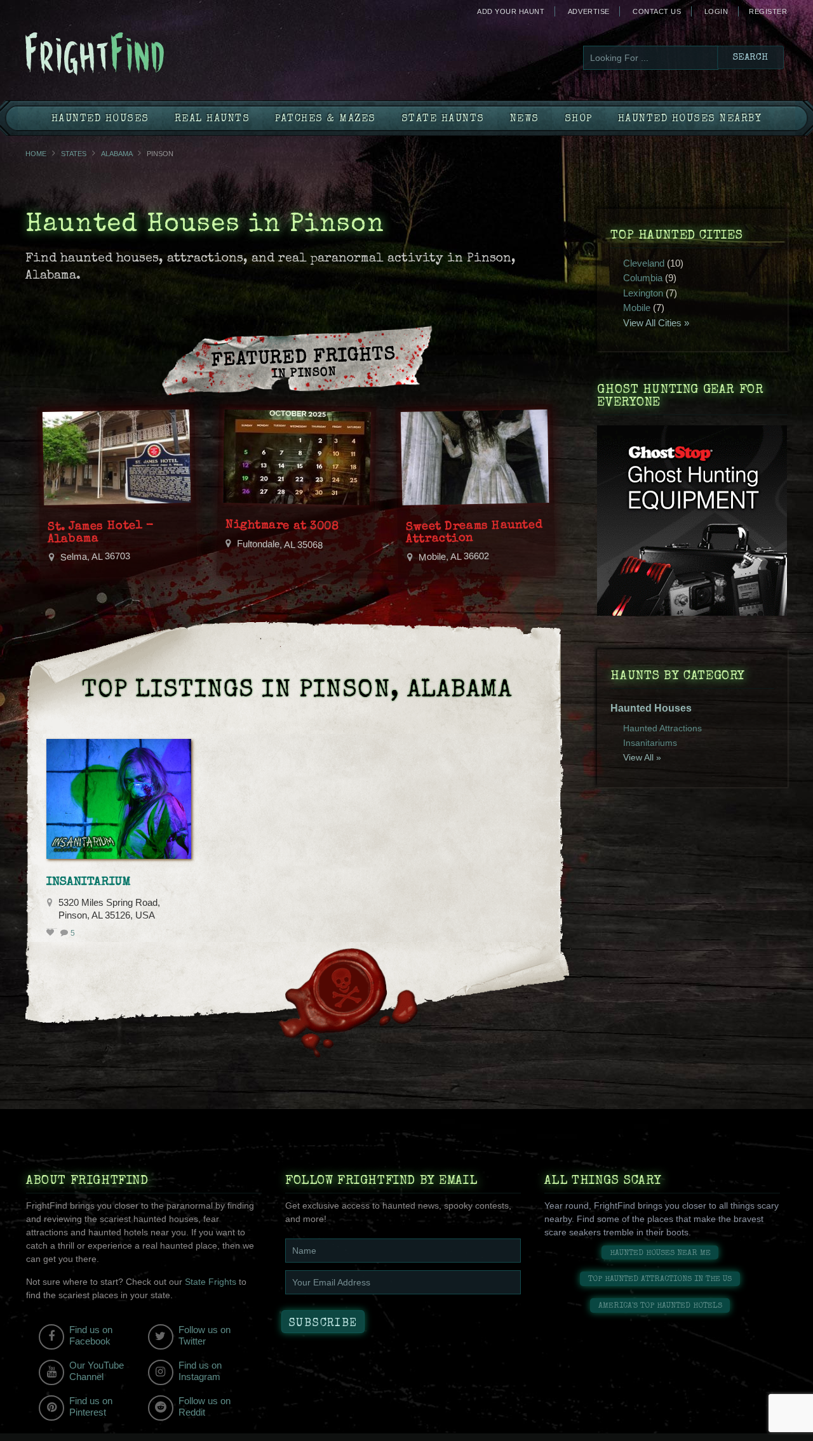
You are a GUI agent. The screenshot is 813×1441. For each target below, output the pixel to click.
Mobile (636, 307)
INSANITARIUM (88, 882)
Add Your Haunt (510, 11)
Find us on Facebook (90, 1335)
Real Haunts (212, 119)
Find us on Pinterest (90, 1406)
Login (716, 11)
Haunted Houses (100, 119)
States (73, 153)
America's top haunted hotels (660, 1306)
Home (35, 153)
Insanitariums (650, 743)
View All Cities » (656, 322)
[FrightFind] (146, 54)
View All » (642, 757)
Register (768, 11)
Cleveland (643, 263)
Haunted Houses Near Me (660, 1253)
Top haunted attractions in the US (660, 1279)
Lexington (643, 293)
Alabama (116, 153)
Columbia (642, 277)
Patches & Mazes (325, 119)
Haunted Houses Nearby (690, 119)
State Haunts (443, 119)
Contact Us (657, 11)
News (524, 119)
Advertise (589, 11)
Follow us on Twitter (204, 1335)
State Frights (210, 1282)
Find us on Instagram (200, 1371)
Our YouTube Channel (96, 1371)
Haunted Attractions (662, 728)
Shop (579, 119)
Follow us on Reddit (204, 1406)
